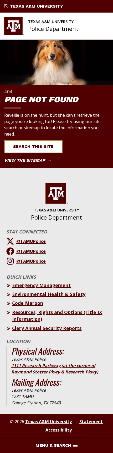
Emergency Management (41, 285)
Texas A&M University (36, 6)
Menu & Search (53, 445)
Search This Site (33, 146)
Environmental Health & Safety (48, 294)
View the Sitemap (25, 160)
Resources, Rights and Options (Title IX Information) (57, 315)
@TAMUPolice (31, 241)
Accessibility (58, 430)
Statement (91, 421)
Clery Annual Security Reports (46, 328)
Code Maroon (27, 303)
